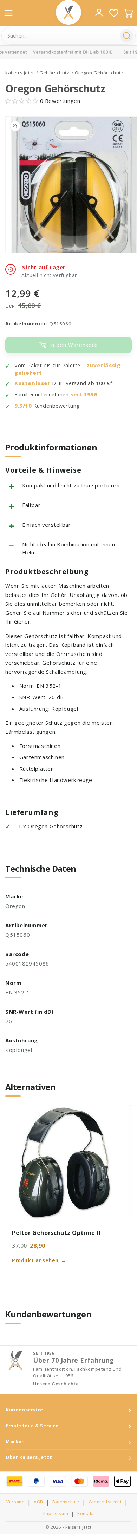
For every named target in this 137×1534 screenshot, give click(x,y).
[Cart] (129, 13)
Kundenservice (24, 1410)
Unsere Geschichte (56, 1384)
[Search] (126, 35)
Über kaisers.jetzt (29, 1457)
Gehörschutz (54, 73)
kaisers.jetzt (19, 73)
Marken (15, 1441)
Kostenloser (32, 383)
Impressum (55, 1513)
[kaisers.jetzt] (68, 12)
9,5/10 (23, 405)
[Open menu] (8, 13)
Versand (15, 1502)
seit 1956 (83, 394)
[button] (22, 100)
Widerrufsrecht (105, 1502)
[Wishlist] (114, 13)
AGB (38, 1502)
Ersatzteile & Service (32, 1426)
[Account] (99, 13)
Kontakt (85, 1513)
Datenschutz (66, 1502)
